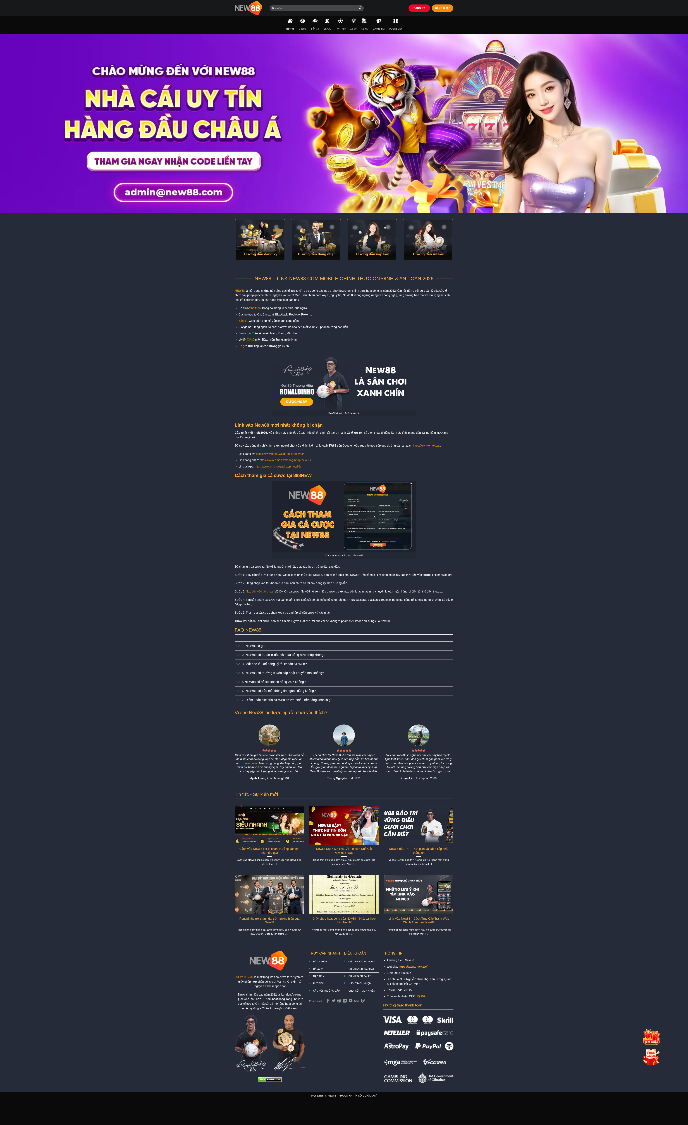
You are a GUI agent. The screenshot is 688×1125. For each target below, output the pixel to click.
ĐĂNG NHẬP (442, 8)
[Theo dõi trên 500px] (356, 1001)
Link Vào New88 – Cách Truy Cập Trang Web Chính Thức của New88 (418, 920)
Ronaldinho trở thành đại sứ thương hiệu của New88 (269, 920)
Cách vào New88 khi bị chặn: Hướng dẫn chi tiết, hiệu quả (269, 850)
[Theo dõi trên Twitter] (333, 1001)
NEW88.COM (244, 977)
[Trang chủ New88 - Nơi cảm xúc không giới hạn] (249, 8)
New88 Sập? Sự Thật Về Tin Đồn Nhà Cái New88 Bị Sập (344, 850)
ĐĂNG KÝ (419, 8)
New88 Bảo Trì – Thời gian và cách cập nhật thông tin (418, 850)
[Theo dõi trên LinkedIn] (345, 1001)
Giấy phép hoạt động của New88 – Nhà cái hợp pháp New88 (344, 920)
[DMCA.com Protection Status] (270, 1079)
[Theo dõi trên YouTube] (350, 1001)
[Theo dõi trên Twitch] (363, 1001)
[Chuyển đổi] (238, 646)
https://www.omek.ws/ (426, 445)
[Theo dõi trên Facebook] (328, 1001)
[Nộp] (360, 8)
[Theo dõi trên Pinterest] (339, 1001)
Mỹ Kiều (422, 996)
